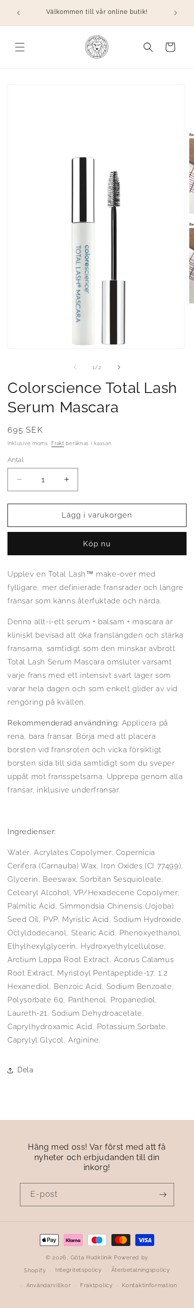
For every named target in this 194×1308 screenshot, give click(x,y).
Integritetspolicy (78, 1270)
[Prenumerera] (163, 1194)
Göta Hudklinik (91, 1257)
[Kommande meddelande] (176, 13)
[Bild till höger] (119, 367)
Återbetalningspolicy (140, 1270)
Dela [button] (25, 1070)
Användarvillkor (48, 1285)
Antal (15, 459)
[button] (20, 47)
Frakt (57, 443)
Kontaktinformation (149, 1285)
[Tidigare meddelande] (18, 13)
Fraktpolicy (96, 1285)
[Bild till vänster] (75, 367)
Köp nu (97, 543)
